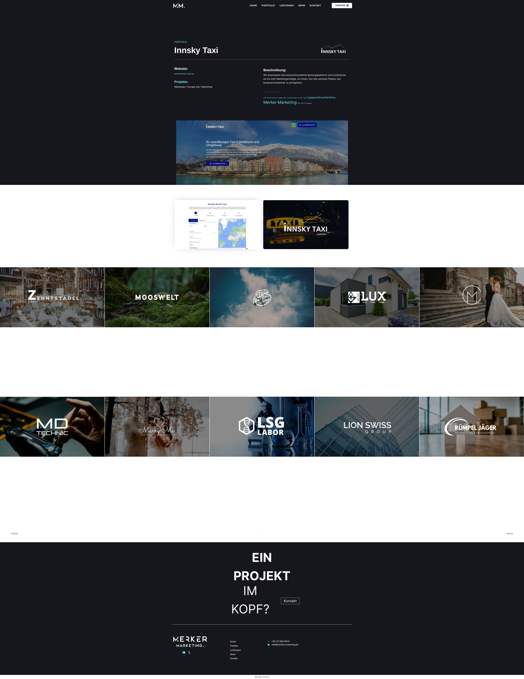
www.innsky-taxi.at (184, 73)
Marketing (329, 97)
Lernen (300, 98)
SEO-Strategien (306, 103)
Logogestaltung (315, 97)
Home (253, 5)
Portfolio (268, 5)
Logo (304, 98)
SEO (298, 103)
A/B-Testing (267, 98)
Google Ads (282, 98)
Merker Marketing (280, 102)
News (301, 5)
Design (274, 98)
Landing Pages (292, 98)
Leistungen (287, 5)
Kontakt (315, 5)
